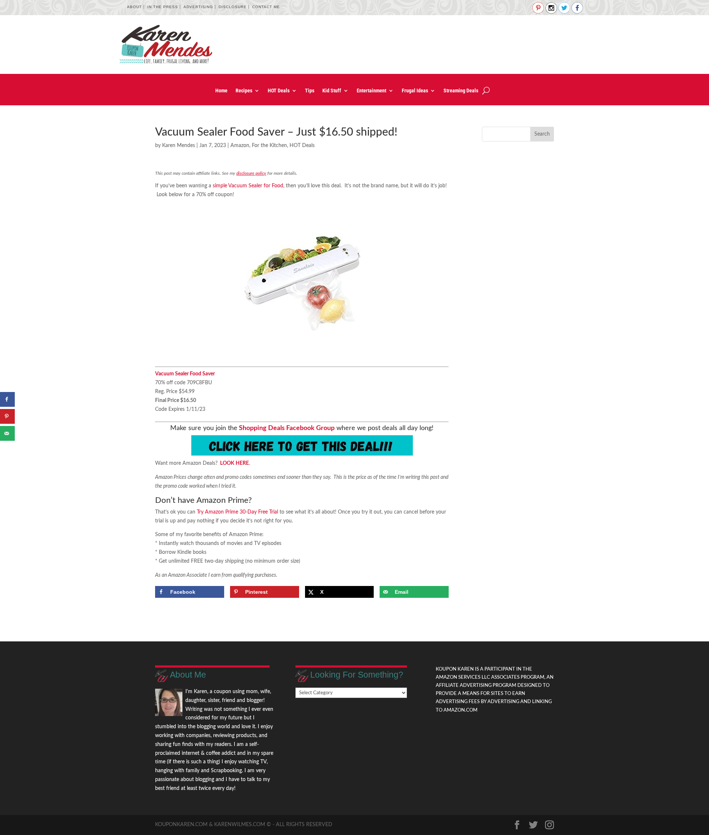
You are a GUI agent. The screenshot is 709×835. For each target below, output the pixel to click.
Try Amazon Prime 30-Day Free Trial (237, 512)
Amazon (239, 145)
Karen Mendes (178, 145)
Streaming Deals (460, 90)
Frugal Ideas (415, 90)
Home (221, 90)
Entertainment (371, 90)
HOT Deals (279, 90)
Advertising (198, 7)
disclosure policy (251, 173)
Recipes (244, 90)
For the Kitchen (269, 145)
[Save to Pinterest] (7, 416)
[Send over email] (7, 433)
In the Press (162, 7)
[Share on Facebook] (7, 399)
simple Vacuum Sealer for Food (248, 185)
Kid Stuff (331, 90)
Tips (309, 90)
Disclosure (233, 7)
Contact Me (266, 7)
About (134, 7)
